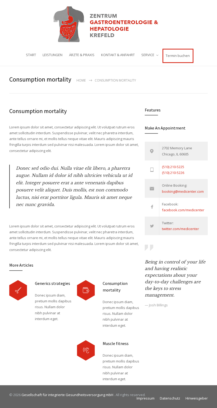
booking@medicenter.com (183, 191)
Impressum (146, 398)
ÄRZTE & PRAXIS (81, 54)
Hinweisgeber (197, 398)
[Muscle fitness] (86, 350)
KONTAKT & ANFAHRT (118, 54)
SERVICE (147, 54)
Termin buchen (178, 55)
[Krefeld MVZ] (108, 24)
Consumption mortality (38, 111)
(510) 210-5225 (173, 166)
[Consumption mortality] (86, 290)
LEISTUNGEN (52, 54)
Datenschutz (170, 398)
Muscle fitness (116, 343)
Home (81, 80)
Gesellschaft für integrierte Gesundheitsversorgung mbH (67, 394)
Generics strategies (52, 283)
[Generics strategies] (18, 290)
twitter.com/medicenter (180, 228)
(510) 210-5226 (173, 172)
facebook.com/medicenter (183, 210)
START (31, 54)
